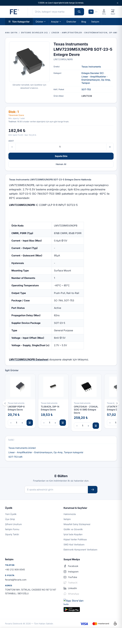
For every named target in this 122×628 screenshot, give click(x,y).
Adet (11, 141)
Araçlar (55, 21)
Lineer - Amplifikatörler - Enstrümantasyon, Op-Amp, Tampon (96, 79)
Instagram (73, 571)
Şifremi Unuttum (13, 524)
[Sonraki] (116, 403)
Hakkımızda (70, 514)
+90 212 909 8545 (15, 569)
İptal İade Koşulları (73, 534)
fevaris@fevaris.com (15, 579)
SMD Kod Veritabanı (74, 544)
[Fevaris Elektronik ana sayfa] (14, 12)
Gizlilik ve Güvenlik (73, 529)
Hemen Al (61, 164)
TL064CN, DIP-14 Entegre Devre (50, 408)
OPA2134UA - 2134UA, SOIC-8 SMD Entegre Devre (86, 409)
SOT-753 (86, 89)
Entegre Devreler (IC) (92, 73)
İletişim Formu (12, 529)
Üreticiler (71, 21)
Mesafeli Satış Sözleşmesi (77, 524)
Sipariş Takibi (12, 534)
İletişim (95, 21)
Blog (83, 21)
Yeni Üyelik (11, 514)
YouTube (72, 577)
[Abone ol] (92, 489)
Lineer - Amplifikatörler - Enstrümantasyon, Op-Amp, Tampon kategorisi (45, 452)
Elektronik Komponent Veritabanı (80, 549)
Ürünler (39, 21)
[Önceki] (5, 403)
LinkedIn (72, 588)
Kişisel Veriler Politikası (75, 539)
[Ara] (79, 11)
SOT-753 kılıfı (15, 456)
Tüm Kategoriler (21, 21)
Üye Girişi (10, 519)
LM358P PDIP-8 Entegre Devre (16, 408)
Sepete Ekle (61, 156)
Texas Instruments (91, 66)
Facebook (73, 566)
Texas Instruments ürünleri (22, 448)
